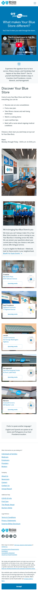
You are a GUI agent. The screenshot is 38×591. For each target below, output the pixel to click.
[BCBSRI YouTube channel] (15, 536)
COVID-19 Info (7, 498)
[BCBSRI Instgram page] (11, 536)
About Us (5, 476)
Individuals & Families (9, 454)
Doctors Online (7, 508)
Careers (4, 482)
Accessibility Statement (8, 553)
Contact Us (6, 486)
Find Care (5, 501)
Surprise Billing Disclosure (11, 524)
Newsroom (5, 479)
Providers (5, 463)
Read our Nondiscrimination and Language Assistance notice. (18, 568)
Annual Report (7, 489)
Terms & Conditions (9, 517)
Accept (19, 586)
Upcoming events (12, 283)
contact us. (5, 546)
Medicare (5, 457)
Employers (5, 460)
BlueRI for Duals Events (11, 253)
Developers (5, 551)
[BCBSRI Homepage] (9, 3)
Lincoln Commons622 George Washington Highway (10, 340)
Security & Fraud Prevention (9, 554)
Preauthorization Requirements (10, 549)
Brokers (4, 467)
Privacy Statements (9, 521)
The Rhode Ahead (8, 505)
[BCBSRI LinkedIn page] (7, 536)
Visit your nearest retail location (23, 545)
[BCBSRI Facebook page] (3, 536)
